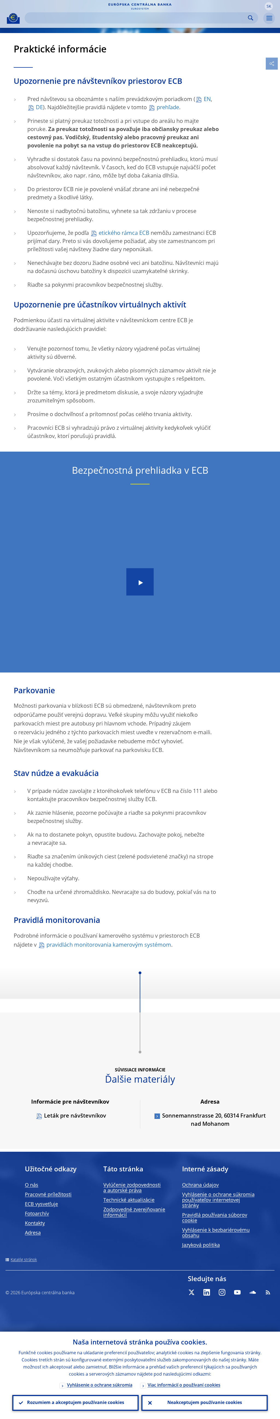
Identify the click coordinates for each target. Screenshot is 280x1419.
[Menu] (269, 18)
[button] (269, 6)
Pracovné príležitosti (48, 1194)
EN (207, 99)
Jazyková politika (201, 1245)
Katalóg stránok (24, 1260)
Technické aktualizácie (128, 1200)
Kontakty (35, 1223)
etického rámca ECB (124, 233)
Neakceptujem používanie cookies (204, 1403)
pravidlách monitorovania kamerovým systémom (108, 945)
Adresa (33, 1233)
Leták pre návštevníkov (75, 1116)
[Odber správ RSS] (268, 1292)
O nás (31, 1185)
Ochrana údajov (200, 1185)
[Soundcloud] (252, 1292)
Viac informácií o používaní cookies (184, 1385)
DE (39, 108)
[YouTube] (237, 1292)
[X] (191, 1292)
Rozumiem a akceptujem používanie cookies (75, 1403)
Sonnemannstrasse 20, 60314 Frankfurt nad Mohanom (214, 1120)
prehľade (168, 108)
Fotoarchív (37, 1213)
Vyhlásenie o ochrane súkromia (99, 1385)
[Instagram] (222, 1292)
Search (250, 18)
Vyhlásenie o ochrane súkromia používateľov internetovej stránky (218, 1200)
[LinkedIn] (206, 1292)
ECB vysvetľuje (41, 1204)
